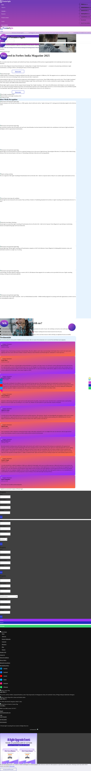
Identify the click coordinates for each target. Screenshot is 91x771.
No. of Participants (4, 604)
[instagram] (1, 391)
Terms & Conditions (4, 657)
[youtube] (1, 385)
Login (1, 31)
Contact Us (2, 655)
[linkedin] (1, 380)
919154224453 (3, 722)
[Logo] (38, 1)
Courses (2, 594)
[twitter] (1, 388)
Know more (11, 766)
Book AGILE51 (4, 25)
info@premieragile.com (5, 712)
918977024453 (3, 717)
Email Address (3, 499)
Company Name (4, 599)
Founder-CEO (3, 652)
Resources (4, 644)
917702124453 (3, 719)
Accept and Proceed (8, 769)
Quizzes (3, 649)
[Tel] (90, 382)
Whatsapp (2, 626)
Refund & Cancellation (5, 663)
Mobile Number (3, 505)
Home (2, 4)
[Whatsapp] (90, 388)
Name (1, 494)
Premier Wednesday (6, 639)
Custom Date (3, 536)
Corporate (3, 11)
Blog (3, 647)
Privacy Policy (3, 660)
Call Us (1, 620)
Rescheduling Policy (4, 665)
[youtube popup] (70, 326)
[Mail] (90, 385)
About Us (4, 636)
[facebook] (1, 382)
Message (2, 510)
